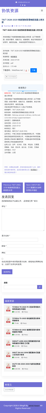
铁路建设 (14, 57)
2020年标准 (11, 77)
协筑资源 (10, 10)
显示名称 (6, 236)
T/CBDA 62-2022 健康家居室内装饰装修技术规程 (26, 331)
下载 (33, 70)
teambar (7, 26)
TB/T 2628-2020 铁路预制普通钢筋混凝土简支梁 (22, 30)
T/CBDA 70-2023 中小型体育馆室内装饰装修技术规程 (26, 308)
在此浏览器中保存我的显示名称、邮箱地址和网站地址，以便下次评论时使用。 (22, 263)
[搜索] (39, 287)
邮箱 (4, 246)
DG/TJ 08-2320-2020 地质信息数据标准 (26, 365)
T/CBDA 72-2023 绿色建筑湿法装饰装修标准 (26, 319)
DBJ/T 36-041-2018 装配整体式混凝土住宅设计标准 (26, 354)
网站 (3, 253)
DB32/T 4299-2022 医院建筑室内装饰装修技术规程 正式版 (26, 342)
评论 (4, 206)
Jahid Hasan (34, 406)
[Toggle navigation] (42, 10)
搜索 (5, 283)
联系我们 (34, 170)
